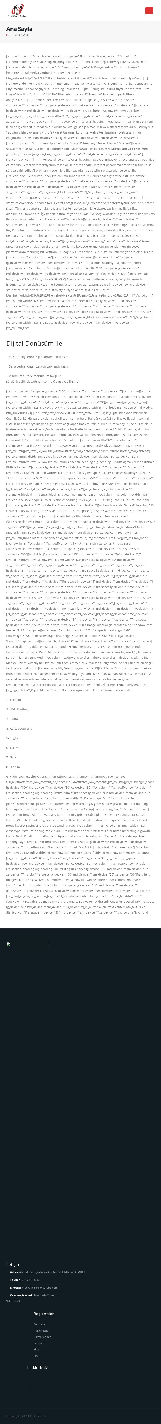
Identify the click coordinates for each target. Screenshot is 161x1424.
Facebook (31, 1379)
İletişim (38, 1343)
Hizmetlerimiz (42, 1337)
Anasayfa (39, 1324)
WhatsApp (31, 1393)
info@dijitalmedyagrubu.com (39, 1287)
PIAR (36, 1356)
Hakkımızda (41, 1330)
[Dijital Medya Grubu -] (16, 10)
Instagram (31, 1386)
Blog (36, 1349)
